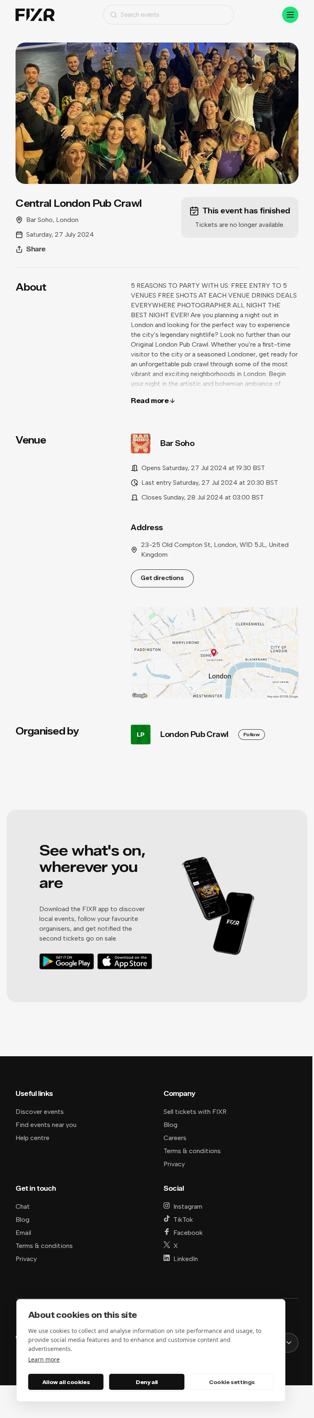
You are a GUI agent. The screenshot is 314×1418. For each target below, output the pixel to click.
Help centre (32, 1138)
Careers (175, 1138)
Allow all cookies (66, 1382)
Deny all (147, 1382)
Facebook (188, 1233)
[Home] (35, 15)
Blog (170, 1125)
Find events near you (46, 1125)
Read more (149, 401)
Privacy (174, 1164)
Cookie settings (232, 1382)
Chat (23, 1206)
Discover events (40, 1112)
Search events (140, 14)
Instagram (187, 1206)
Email (23, 1233)
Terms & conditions (192, 1151)
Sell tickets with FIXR (195, 1112)
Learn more (44, 1359)
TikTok (183, 1219)
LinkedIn (185, 1259)
